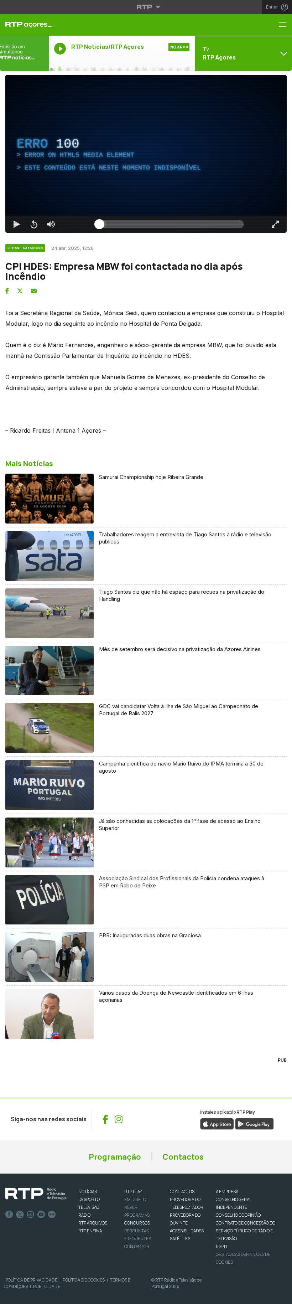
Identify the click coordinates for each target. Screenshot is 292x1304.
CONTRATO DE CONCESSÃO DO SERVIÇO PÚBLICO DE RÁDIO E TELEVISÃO (245, 1231)
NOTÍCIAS (87, 1192)
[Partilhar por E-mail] (34, 291)
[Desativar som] (50, 224)
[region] (146, 154)
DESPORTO (89, 1199)
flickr (52, 1214)
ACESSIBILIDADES (187, 1231)
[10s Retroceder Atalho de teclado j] (33, 224)
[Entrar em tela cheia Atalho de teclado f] (275, 224)
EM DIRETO (135, 1199)
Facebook (9, 1214)
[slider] (171, 224)
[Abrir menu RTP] (146, 7)
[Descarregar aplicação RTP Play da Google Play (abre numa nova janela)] (254, 1123)
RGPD (221, 1246)
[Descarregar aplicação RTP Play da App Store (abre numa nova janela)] (217, 1123)
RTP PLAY (133, 1192)
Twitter (20, 1214)
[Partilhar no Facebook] (7, 291)
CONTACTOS (182, 1192)
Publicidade (46, 1286)
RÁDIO (84, 1215)
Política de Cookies (84, 1280)
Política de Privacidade (31, 1280)
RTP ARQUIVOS (92, 1223)
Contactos (183, 1156)
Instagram (31, 1214)
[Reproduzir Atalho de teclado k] (16, 224)
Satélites (180, 1239)
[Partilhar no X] (20, 291)
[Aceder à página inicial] (24, 25)
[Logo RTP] (36, 1194)
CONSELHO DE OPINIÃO (238, 1215)
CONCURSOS (137, 1223)
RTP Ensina (90, 1231)
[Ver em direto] (24, 53)
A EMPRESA (227, 1192)
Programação (115, 1156)
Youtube (41, 1214)
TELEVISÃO (88, 1207)
